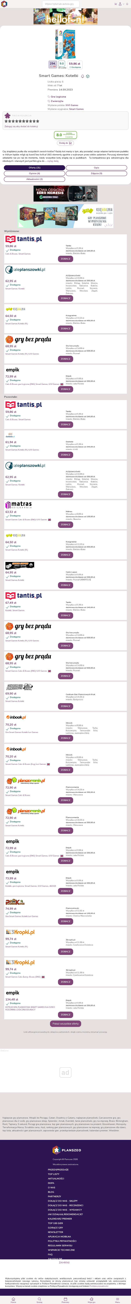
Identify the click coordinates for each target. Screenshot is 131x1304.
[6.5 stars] (26, 122)
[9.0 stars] (35, 122)
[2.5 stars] (12, 122)
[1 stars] (5, 122)
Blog (51, 1192)
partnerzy (54, 1196)
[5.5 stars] (23, 122)
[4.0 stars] (17, 122)
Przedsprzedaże (58, 1169)
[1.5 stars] (9, 122)
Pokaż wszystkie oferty (66, 1023)
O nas (51, 1187)
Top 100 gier (55, 1223)
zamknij (64, 1262)
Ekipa (51, 1183)
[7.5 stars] (30, 122)
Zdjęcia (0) (96, 173)
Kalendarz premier (60, 1218)
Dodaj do (63, 143)
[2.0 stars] (10, 122)
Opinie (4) (34, 173)
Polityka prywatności (99, 1286)
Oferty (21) (34, 167)
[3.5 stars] (16, 122)
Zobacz (65, 258)
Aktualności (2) (34, 179)
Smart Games (76, 109)
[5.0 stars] (21, 122)
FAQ (50, 1254)
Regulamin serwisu (60, 1245)
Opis (96, 167)
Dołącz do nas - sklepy (62, 1201)
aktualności (56, 1178)
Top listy (53, 1174)
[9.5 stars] (37, 122)
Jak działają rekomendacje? (65, 1214)
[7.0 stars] (28, 122)
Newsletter (55, 1232)
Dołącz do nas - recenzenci (65, 1205)
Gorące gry (55, 1227)
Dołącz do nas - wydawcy (65, 1209)
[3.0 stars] (14, 122)
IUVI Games (72, 105)
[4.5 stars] (19, 122)
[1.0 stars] (7, 122)
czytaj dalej (52, 161)
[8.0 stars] (31, 122)
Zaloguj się (55, 1259)
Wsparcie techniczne (61, 1250)
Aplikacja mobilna (59, 1236)
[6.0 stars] (24, 122)
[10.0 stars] (38, 122)
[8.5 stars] (33, 122)
